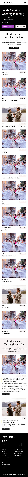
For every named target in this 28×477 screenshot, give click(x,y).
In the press (4, 455)
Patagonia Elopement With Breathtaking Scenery (10, 421)
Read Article (6, 394)
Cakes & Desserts (6, 201)
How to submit (5, 453)
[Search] (20, 445)
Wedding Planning (6, 176)
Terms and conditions (6, 464)
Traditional (18, 376)
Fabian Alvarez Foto (7, 281)
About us (3, 451)
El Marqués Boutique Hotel (8, 255)
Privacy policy (4, 466)
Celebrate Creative (21, 474)
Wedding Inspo (21, 26)
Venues (3, 98)
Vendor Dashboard (18, 453)
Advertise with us (17, 455)
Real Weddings (5, 375)
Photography (5, 279)
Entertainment (5, 72)
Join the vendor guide (18, 451)
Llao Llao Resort (6, 307)
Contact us (4, 467)
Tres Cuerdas (5, 74)
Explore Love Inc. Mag (6, 457)
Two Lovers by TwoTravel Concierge (11, 178)
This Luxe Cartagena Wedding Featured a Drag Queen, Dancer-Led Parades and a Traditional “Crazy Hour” (14, 379)
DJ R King (4, 152)
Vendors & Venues (7, 26)
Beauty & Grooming (6, 227)
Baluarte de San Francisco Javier (10, 100)
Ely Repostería (5, 204)
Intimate (24, 418)
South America (23, 72)
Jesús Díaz (4, 229)
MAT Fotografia (6, 333)
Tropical (24, 376)
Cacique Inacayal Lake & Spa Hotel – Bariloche (14, 126)
